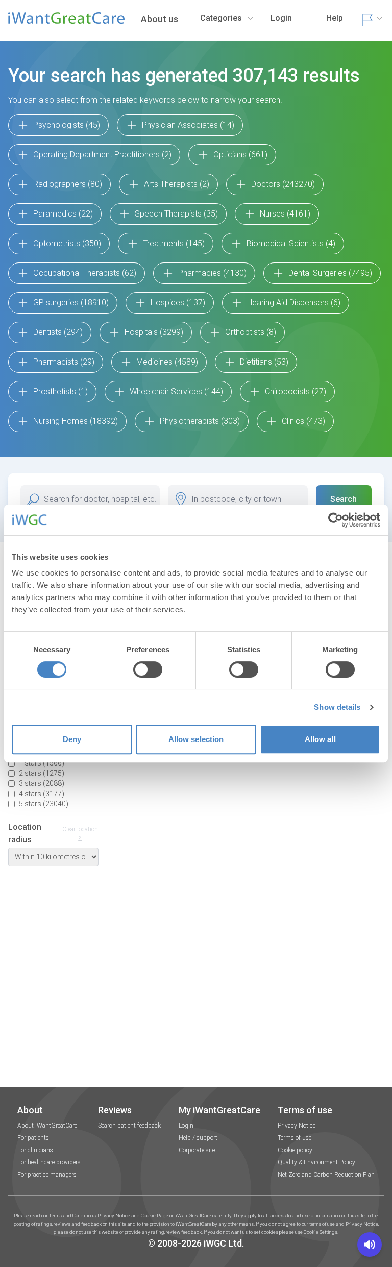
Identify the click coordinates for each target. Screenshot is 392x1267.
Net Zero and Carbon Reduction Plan (326, 1174)
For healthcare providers (49, 1162)
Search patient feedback (129, 1125)
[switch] (147, 669)
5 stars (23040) (43, 804)
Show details (337, 707)
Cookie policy (295, 1150)
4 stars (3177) (41, 794)
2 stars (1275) (41, 773)
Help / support (198, 1137)
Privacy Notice (296, 1125)
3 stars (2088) (41, 783)
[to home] (66, 22)
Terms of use (294, 1137)
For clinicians (35, 1150)
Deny (72, 739)
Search (343, 499)
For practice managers (47, 1174)
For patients (33, 1137)
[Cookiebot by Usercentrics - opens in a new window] (335, 520)
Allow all (320, 739)
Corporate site (197, 1150)
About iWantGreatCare (47, 1125)
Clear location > (80, 833)
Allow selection (196, 739)
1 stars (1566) (41, 763)
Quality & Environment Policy (316, 1162)
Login (186, 1125)
